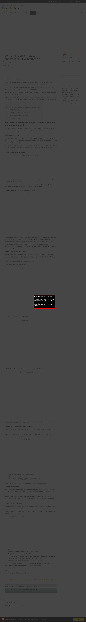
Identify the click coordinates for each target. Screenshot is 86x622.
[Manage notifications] (3, 619)
